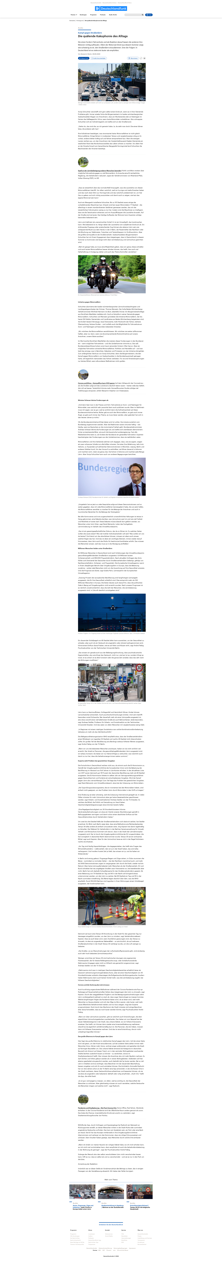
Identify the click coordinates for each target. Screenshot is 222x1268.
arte (114, 1250)
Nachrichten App (93, 1242)
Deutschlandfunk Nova (124, 2)
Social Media (109, 1236)
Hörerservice (108, 1234)
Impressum (132, 1248)
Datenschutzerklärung (105, 1248)
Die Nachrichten (75, 1238)
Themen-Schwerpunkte (77, 1244)
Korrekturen (141, 1242)
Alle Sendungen (75, 1236)
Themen (73, 14)
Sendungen (83, 14)
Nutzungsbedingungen (120, 1248)
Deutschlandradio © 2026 (111, 1256)
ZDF (103, 1250)
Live (150, 14)
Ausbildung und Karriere (145, 1238)
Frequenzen (91, 1244)
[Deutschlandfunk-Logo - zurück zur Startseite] (111, 8)
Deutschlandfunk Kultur (110, 2)
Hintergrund (79, 20)
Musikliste (124, 1240)
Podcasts (102, 14)
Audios (90, 1236)
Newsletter (124, 1236)
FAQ (122, 1234)
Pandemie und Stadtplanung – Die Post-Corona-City (97, 1108)
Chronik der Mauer (122, 1250)
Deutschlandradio (96, 2)
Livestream (91, 1234)
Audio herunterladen (99, 58)
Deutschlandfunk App (94, 1240)
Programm (93, 14)
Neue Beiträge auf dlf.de (77, 1242)
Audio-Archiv (113, 14)
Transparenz (141, 1240)
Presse (139, 1236)
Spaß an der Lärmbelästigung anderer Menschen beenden (99, 171)
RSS (122, 1242)
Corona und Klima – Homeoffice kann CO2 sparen (96, 383)
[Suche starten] (142, 15)
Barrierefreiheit (142, 1244)
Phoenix (108, 1250)
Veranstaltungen (126, 1238)
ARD (99, 1250)
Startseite (72, 20)
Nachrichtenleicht (75, 1240)
